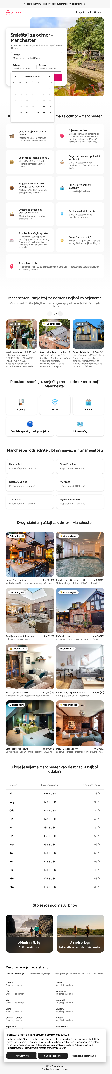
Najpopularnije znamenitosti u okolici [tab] (72, 973)
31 (15, 118)
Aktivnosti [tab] (99, 973)
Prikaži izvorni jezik (77, 3)
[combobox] (36, 58)
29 (44, 112)
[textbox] (23, 68)
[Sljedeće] (60, 313)
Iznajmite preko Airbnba (89, 12)
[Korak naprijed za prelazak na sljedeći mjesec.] (49, 77)
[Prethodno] (49, 313)
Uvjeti (65, 1069)
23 (49, 106)
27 (32, 112)
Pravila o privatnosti (51, 1069)
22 (44, 106)
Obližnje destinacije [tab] (15, 973)
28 (38, 112)
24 (15, 112)
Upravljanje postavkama (84, 1056)
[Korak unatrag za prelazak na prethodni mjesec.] (16, 77)
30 (49, 112)
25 (21, 112)
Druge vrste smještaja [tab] (39, 973)
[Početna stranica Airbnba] (13, 12)
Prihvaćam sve (22, 1056)
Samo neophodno (53, 1056)
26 (27, 112)
